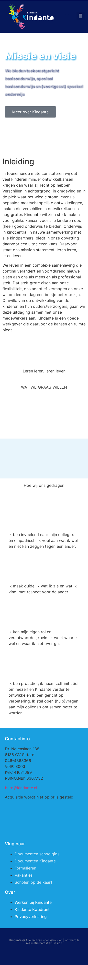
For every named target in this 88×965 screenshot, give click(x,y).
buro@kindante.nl (21, 787)
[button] (67, 16)
